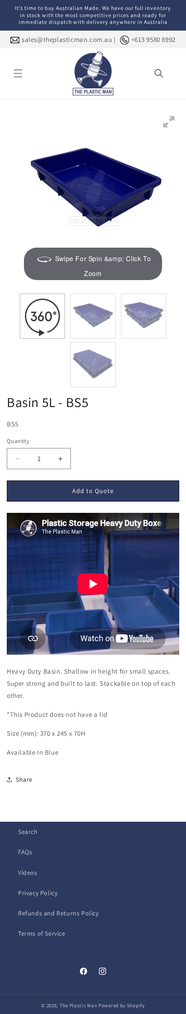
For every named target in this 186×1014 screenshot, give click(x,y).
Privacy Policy (37, 893)
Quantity (18, 441)
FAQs (25, 852)
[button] (18, 73)
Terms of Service (41, 933)
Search (28, 832)
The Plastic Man (79, 1005)
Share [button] (24, 779)
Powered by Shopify (121, 1005)
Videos (27, 873)
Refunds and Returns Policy (58, 913)
